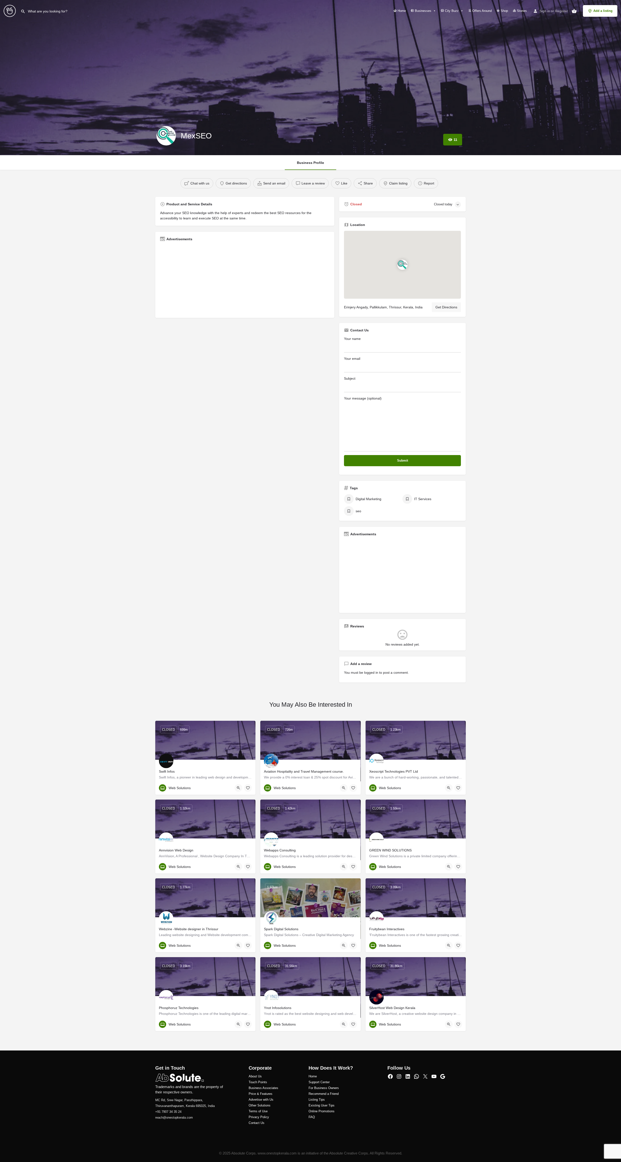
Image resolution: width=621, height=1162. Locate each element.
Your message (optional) (363, 398)
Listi (311, 1099)
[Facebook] (390, 1076)
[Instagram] (399, 1076)
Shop (504, 11)
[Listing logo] (166, 135)
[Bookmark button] (248, 788)
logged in (371, 672)
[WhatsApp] (416, 1076)
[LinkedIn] (408, 1076)
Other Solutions (259, 1105)
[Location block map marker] (402, 265)
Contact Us (256, 1123)
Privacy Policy (259, 1117)
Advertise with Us (261, 1099)
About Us (255, 1076)
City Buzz (451, 11)
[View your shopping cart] (574, 11)
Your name (352, 339)
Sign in (544, 11)
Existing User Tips (322, 1105)
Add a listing (603, 11)
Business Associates (263, 1088)
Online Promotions (322, 1111)
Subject (349, 378)
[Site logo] (10, 10)
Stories (521, 11)
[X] (425, 1076)
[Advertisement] (244, 279)
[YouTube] (434, 1076)
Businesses (422, 11)
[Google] (443, 1076)
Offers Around (481, 11)
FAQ (312, 1117)
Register (561, 11)
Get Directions (446, 307)
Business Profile (310, 163)
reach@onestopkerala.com (174, 1117)
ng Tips (319, 1099)
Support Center (319, 1082)
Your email (352, 359)
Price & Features (260, 1094)
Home (401, 11)
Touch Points (258, 1082)
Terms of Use (258, 1111)
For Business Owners (324, 1088)
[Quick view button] (238, 788)
